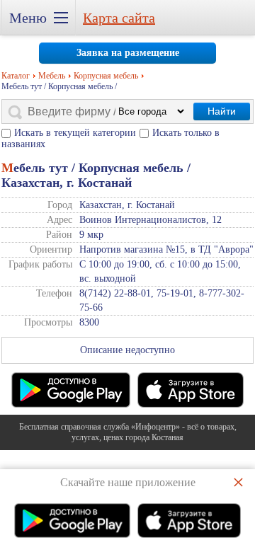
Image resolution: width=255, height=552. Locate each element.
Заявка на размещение (127, 52)
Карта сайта (119, 17)
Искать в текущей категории (75, 132)
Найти (222, 111)
